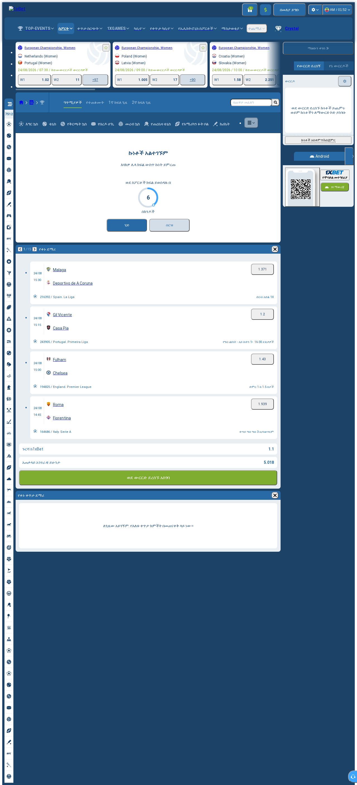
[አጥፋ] (275, 249)
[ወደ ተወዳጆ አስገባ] (106, 47)
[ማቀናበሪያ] (315, 9)
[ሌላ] (251, 122)
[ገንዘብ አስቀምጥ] (265, 9)
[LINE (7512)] (21, 102)
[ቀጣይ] (34, 249)
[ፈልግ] (275, 102)
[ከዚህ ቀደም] (20, 249)
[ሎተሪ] (31, 102)
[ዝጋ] (349, 156)
